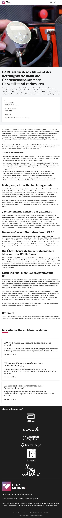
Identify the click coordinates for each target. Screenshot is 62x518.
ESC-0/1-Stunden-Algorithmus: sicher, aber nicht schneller (27, 344)
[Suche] (55, 2)
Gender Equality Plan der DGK (39, 513)
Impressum (25, 513)
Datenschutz (17, 513)
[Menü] (59, 2)
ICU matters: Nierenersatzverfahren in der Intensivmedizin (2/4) (23, 387)
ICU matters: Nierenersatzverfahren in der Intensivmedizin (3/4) (23, 364)
